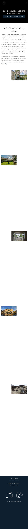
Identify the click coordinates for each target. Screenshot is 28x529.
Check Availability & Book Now (14, 16)
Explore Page (4, 64)
